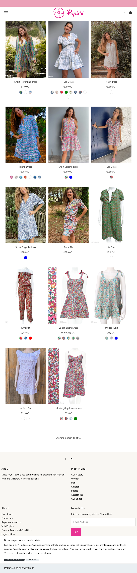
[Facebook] (65, 459)
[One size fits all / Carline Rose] (71, 92)
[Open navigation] (6, 13)
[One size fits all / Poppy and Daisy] (68, 338)
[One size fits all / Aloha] (106, 338)
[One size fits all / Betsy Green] (66, 92)
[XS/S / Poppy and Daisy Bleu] (35, 177)
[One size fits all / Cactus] (111, 338)
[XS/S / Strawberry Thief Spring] (21, 177)
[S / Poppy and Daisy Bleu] (25, 338)
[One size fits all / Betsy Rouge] (61, 92)
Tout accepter (14, 560)
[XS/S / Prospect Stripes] (21, 92)
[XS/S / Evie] (16, 177)
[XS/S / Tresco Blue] (71, 177)
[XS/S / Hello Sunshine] (30, 92)
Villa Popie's (8, 526)
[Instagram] (71, 459)
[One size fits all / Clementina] (63, 338)
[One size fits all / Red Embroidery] (68, 97)
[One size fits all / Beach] (111, 92)
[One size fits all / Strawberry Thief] (80, 92)
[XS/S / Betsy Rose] (66, 177)
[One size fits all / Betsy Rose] (59, 338)
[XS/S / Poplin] (28, 418)
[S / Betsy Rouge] (21, 338)
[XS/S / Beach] (30, 177)
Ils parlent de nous (11, 522)
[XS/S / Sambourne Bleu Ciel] (39, 177)
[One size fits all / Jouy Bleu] (52, 92)
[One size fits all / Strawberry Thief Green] (75, 418)
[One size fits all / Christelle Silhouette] (75, 92)
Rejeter (33, 560)
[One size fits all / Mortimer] (71, 418)
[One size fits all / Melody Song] (73, 338)
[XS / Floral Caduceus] (111, 257)
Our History (77, 475)
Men (73, 483)
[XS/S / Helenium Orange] (25, 177)
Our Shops (76, 499)
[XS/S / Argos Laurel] (11, 177)
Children (75, 487)
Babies (74, 491)
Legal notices (8, 534)
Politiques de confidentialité (19, 568)
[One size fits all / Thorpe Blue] (116, 338)
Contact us (7, 518)
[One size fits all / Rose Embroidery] (85, 92)
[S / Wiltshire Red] (30, 338)
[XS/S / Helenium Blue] (25, 257)
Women (75, 479)
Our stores (7, 514)
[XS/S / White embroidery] (23, 418)
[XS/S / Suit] (25, 92)
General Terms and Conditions (17, 530)
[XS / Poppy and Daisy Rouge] (111, 177)
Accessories (77, 495)
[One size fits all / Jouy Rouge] (56, 92)
